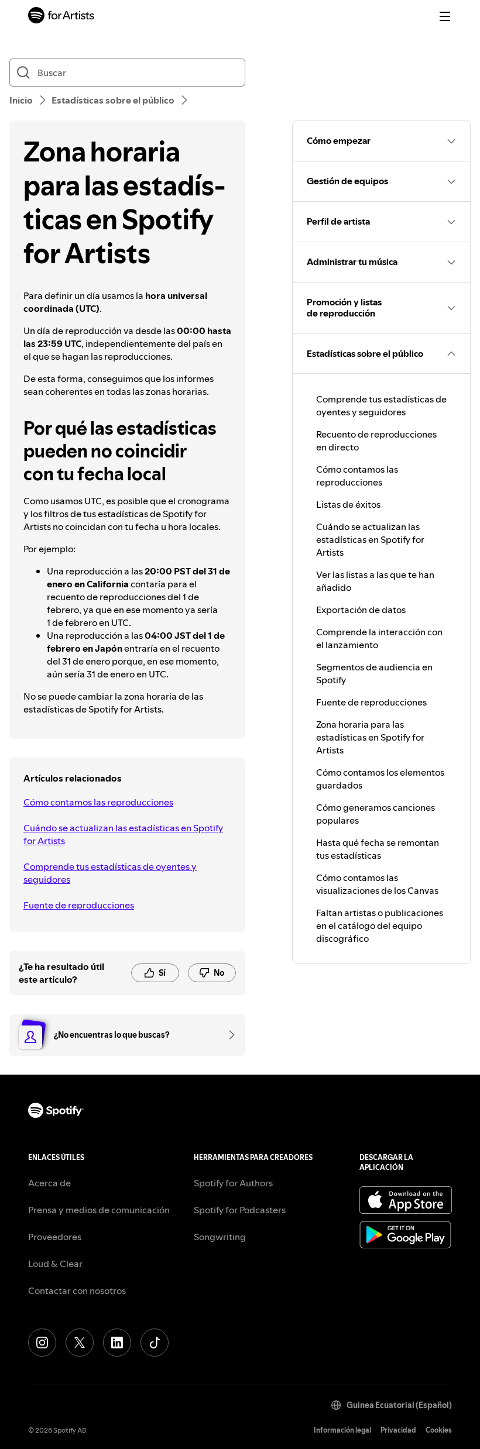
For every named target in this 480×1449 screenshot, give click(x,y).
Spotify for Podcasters (240, 1209)
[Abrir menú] (445, 16)
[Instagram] (42, 1342)
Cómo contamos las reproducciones (98, 802)
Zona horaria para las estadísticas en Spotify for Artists (370, 737)
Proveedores (54, 1236)
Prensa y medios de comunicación (99, 1209)
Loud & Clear (55, 1263)
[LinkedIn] (117, 1342)
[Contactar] (228, 1035)
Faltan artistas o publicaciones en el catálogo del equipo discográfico (379, 925)
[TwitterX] (80, 1342)
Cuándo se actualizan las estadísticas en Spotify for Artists (123, 834)
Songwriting (220, 1236)
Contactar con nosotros (77, 1290)
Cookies (439, 1430)
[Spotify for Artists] (61, 16)
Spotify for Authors (233, 1182)
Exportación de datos (361, 609)
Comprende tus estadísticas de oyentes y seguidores (110, 873)
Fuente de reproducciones (78, 905)
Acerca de (49, 1182)
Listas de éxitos (348, 504)
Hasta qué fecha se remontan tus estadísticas (377, 849)
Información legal (342, 1430)
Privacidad (398, 1430)
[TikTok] (154, 1342)
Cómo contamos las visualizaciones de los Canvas (377, 884)
